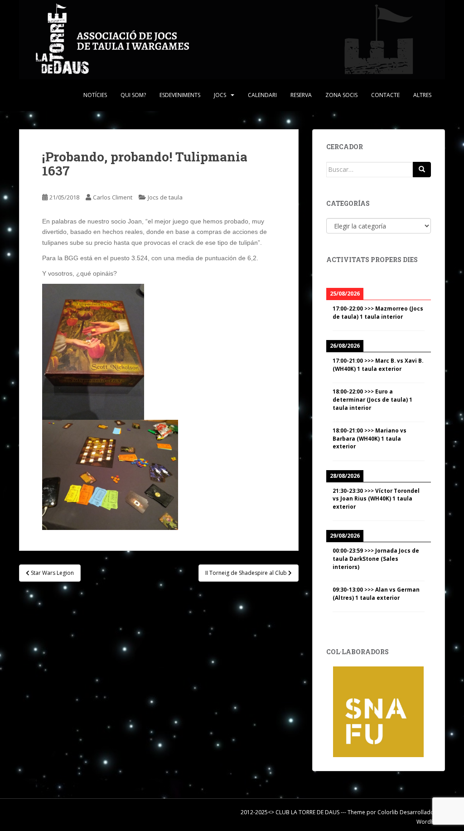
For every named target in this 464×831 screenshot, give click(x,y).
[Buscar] (422, 169)
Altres (422, 95)
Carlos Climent (112, 197)
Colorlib (387, 812)
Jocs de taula (165, 197)
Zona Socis (341, 95)
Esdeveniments (180, 95)
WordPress (430, 822)
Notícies (95, 95)
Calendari (262, 95)
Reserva (301, 95)
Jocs (220, 95)
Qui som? (133, 95)
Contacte (385, 95)
